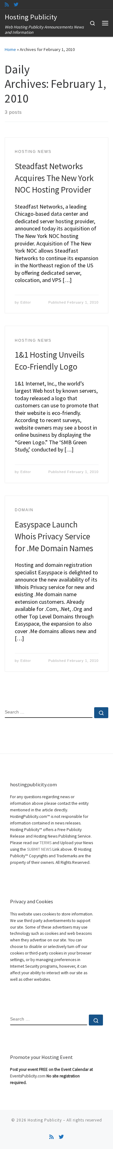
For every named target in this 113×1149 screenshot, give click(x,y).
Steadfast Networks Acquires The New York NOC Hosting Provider (54, 178)
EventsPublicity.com (28, 1076)
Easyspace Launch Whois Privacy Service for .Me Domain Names (54, 536)
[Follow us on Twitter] (16, 4)
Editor (25, 302)
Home (10, 49)
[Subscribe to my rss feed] (7, 4)
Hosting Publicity (45, 1120)
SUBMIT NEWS (39, 849)
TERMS (45, 842)
